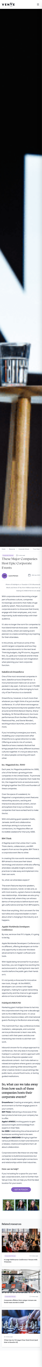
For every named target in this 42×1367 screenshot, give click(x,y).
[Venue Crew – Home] (8, 4)
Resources (12, 549)
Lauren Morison (13, 576)
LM (4, 576)
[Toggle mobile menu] (38, 4)
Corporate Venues (24, 549)
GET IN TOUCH (21, 1189)
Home (3, 549)
